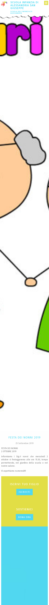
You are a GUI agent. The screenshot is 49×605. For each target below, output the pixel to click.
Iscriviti (24, 492)
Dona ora (24, 517)
